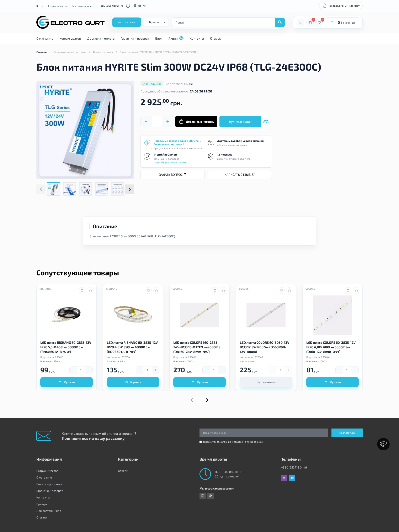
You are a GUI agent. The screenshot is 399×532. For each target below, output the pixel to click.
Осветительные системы (69, 52)
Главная (41, 52)
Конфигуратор (70, 38)
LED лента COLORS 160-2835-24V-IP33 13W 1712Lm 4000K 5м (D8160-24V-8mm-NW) (198, 346)
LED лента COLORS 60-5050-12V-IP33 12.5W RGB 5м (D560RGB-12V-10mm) (265, 346)
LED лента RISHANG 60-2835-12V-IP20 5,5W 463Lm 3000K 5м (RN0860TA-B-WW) (66, 346)
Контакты (197, 38)
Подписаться (347, 432)
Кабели (123, 470)
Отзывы (216, 38)
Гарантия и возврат (135, 38)
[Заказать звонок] (300, 22)
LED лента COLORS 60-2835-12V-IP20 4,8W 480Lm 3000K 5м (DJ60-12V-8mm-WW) (331, 346)
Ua (42, 5)
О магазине (44, 38)
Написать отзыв (237, 174)
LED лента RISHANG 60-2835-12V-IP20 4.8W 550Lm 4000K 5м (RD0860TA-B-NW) (133, 346)
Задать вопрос (171, 174)
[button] (129, 189)
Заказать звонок (81, 5)
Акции (176, 38)
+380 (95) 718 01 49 (111, 5)
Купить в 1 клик (240, 121)
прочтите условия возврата (170, 162)
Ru (37, 5)
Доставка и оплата (101, 38)
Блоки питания (103, 52)
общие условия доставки (232, 145)
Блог (158, 38)
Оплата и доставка (49, 484)
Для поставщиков (48, 510)
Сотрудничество (58, 5)
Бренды (41, 504)
